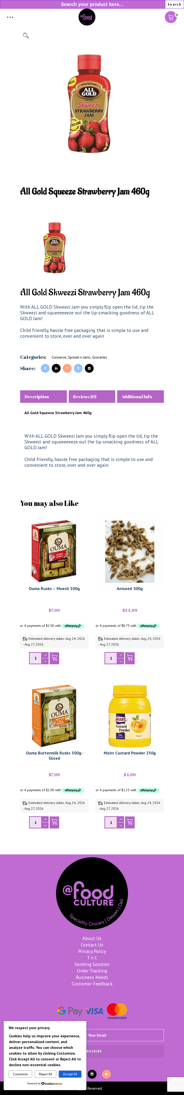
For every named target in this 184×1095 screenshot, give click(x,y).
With (29, 436)
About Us (92, 938)
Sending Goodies (92, 964)
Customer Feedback (92, 984)
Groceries (99, 357)
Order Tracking (92, 971)
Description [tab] (36, 396)
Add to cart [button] (54, 659)
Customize (20, 1074)
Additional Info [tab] (136, 396)
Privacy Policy (92, 951)
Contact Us (92, 945)
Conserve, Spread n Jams (71, 357)
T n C (92, 958)
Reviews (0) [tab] (84, 396)
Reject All (45, 1074)
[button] (26, 35)
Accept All (70, 1074)
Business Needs (92, 977)
